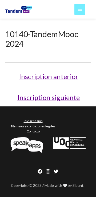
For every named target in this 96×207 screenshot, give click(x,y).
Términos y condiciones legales (33, 126)
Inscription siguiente (48, 97)
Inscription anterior (48, 76)
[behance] (56, 171)
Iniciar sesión (33, 121)
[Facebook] (40, 171)
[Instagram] (48, 171)
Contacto (33, 131)
